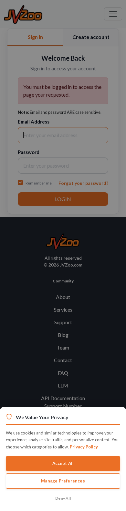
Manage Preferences (63, 480)
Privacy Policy (84, 446)
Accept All (63, 463)
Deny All (63, 498)
